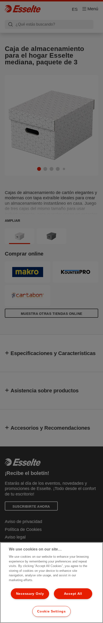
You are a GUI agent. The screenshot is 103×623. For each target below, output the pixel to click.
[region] (51, 582)
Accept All (73, 593)
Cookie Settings (51, 611)
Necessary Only (30, 593)
